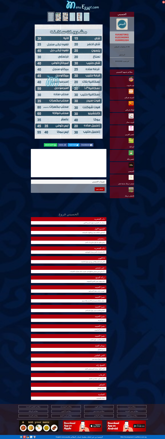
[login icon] (163, 2)
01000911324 (122, 40)
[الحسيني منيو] (87, 17)
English (58, 437)
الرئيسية (100, 437)
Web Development (127, 437)
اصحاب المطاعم (76, 437)
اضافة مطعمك (86, 437)
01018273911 (122, 34)
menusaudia (65, 437)
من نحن (94, 437)
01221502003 (122, 37)
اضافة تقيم (99, 189)
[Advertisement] (120, 221)
